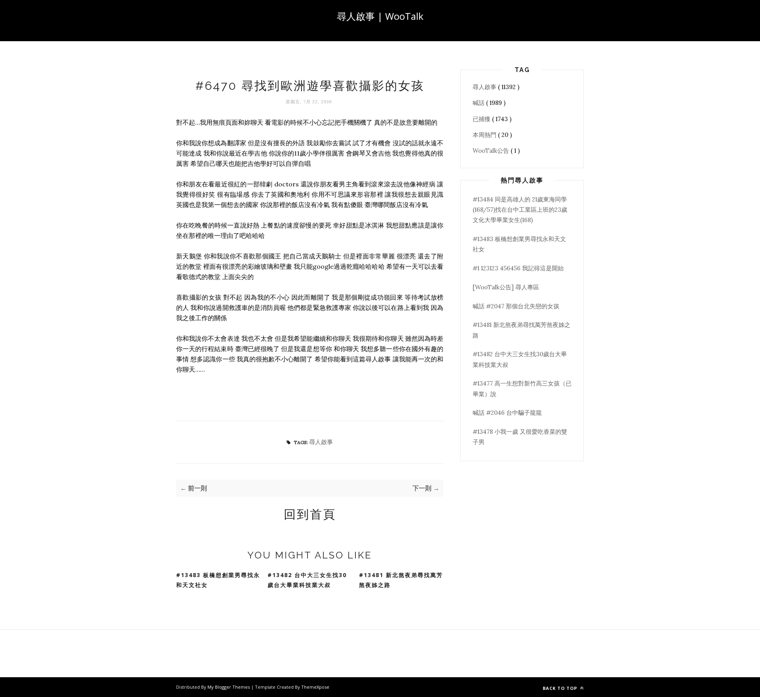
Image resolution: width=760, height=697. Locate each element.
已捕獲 (482, 119)
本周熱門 (485, 135)
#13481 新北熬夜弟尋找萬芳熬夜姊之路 (401, 580)
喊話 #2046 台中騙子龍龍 (507, 412)
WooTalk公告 (492, 150)
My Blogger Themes (229, 687)
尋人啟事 (321, 442)
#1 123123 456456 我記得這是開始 (518, 268)
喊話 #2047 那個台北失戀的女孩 (516, 306)
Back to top (561, 688)
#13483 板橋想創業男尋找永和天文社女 (218, 580)
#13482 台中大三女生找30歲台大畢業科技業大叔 (307, 580)
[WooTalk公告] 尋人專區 (506, 287)
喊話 (479, 102)
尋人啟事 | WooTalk (380, 16)
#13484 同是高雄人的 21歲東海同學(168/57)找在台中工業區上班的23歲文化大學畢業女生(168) (520, 210)
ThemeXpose (315, 687)
